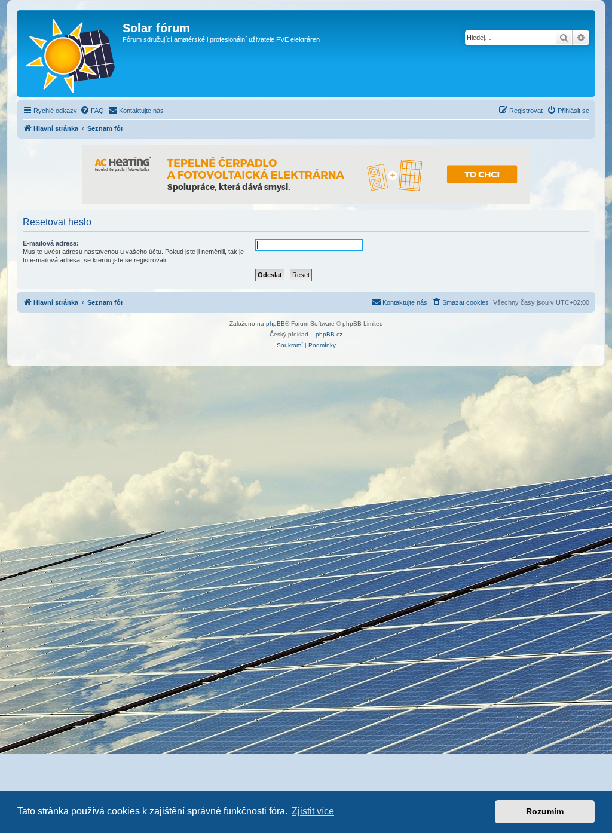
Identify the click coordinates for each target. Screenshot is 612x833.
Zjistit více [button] (313, 811)
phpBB (275, 323)
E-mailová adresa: (51, 243)
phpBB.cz (329, 334)
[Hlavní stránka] (71, 53)
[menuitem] (92, 110)
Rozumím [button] (545, 811)
